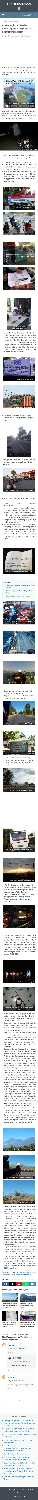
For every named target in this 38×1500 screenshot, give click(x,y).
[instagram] (19, 9)
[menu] (4, 15)
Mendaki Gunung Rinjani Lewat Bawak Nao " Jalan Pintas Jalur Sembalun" (27, 1324)
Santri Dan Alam (19, 3)
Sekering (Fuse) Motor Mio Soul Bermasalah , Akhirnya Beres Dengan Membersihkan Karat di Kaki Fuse (19, 1423)
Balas (9, 1371)
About (6, 1490)
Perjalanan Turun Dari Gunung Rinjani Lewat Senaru (26, 1306)
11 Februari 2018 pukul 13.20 (17, 1348)
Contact (30, 1490)
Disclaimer (23, 1490)
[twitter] (12, 1284)
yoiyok (14, 1358)
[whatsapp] (25, 1284)
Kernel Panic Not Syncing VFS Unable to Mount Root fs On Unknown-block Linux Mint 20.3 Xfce (19, 1471)
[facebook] (5, 1284)
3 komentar (27, 36)
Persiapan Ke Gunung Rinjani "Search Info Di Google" (9, 1324)
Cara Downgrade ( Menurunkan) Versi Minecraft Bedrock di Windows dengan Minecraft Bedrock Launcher (17, 1448)
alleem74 (11, 1378)
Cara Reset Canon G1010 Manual (15, 1454)
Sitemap (19, 1493)
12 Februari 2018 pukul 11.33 (21, 1361)
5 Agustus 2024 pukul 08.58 (16, 1381)
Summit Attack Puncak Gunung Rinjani (18, 596)
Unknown (11, 1345)
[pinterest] (19, 1284)
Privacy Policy (13, 1490)
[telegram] (32, 1284)
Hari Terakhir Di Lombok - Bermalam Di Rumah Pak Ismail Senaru (10, 1306)
